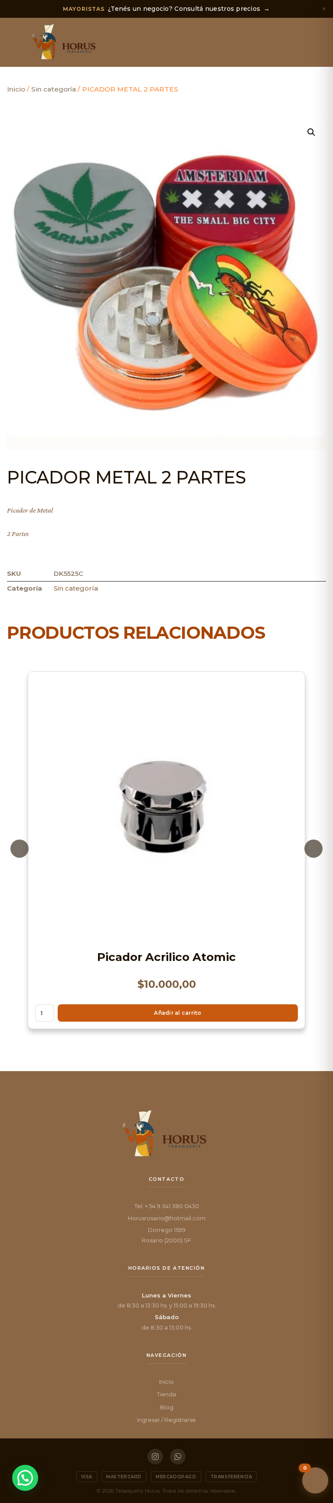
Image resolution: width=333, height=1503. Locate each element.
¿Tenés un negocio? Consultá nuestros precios (166, 9)
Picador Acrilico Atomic (166, 957)
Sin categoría (53, 89)
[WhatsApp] (178, 1456)
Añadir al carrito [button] (177, 1013)
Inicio (16, 89)
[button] (15, 42)
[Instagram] (155, 1456)
